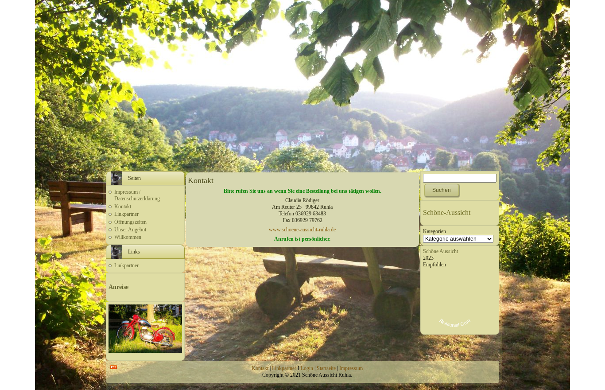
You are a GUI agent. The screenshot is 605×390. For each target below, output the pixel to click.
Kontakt (122, 206)
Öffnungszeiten (130, 222)
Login (307, 368)
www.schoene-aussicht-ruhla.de (302, 229)
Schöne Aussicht (440, 251)
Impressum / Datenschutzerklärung (137, 195)
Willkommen (127, 237)
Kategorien (434, 231)
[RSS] (113, 367)
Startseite (326, 368)
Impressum (351, 368)
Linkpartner (126, 214)
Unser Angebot (130, 229)
